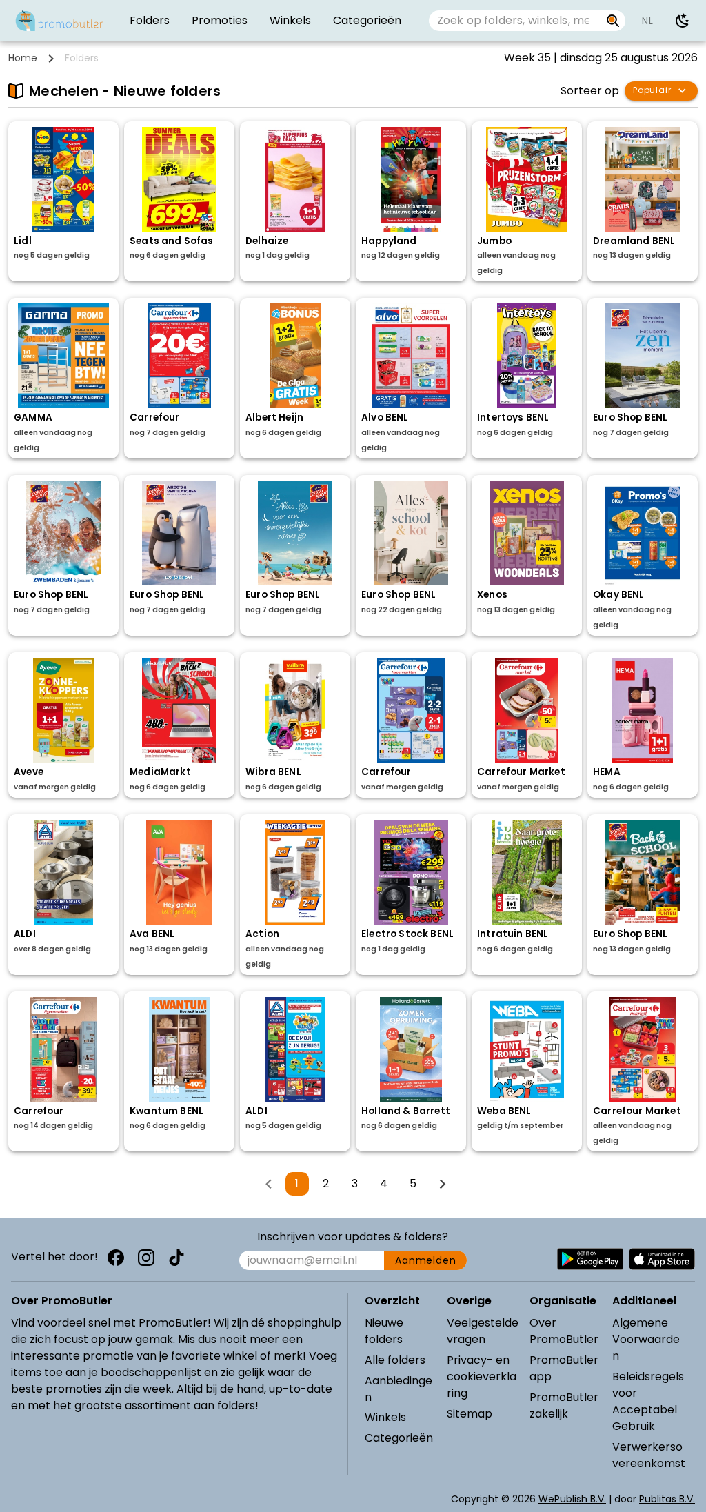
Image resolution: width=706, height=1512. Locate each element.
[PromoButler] (59, 20)
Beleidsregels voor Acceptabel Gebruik (648, 1401)
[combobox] (514, 20)
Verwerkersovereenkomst (648, 1455)
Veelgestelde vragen (482, 1331)
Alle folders (395, 1360)
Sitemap (469, 1414)
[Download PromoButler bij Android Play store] (590, 1259)
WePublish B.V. (572, 1499)
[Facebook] (115, 1257)
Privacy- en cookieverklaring (481, 1376)
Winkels (385, 1417)
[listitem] (150, 20)
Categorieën (399, 1438)
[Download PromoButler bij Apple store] (662, 1259)
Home (22, 58)
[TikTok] (176, 1257)
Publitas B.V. (667, 1499)
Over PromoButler (564, 1331)
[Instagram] (146, 1257)
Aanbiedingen (398, 1389)
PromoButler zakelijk (564, 1405)
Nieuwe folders (384, 1331)
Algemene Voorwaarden (646, 1339)
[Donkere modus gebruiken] (682, 20)
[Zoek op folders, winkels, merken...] (613, 20)
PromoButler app (564, 1368)
